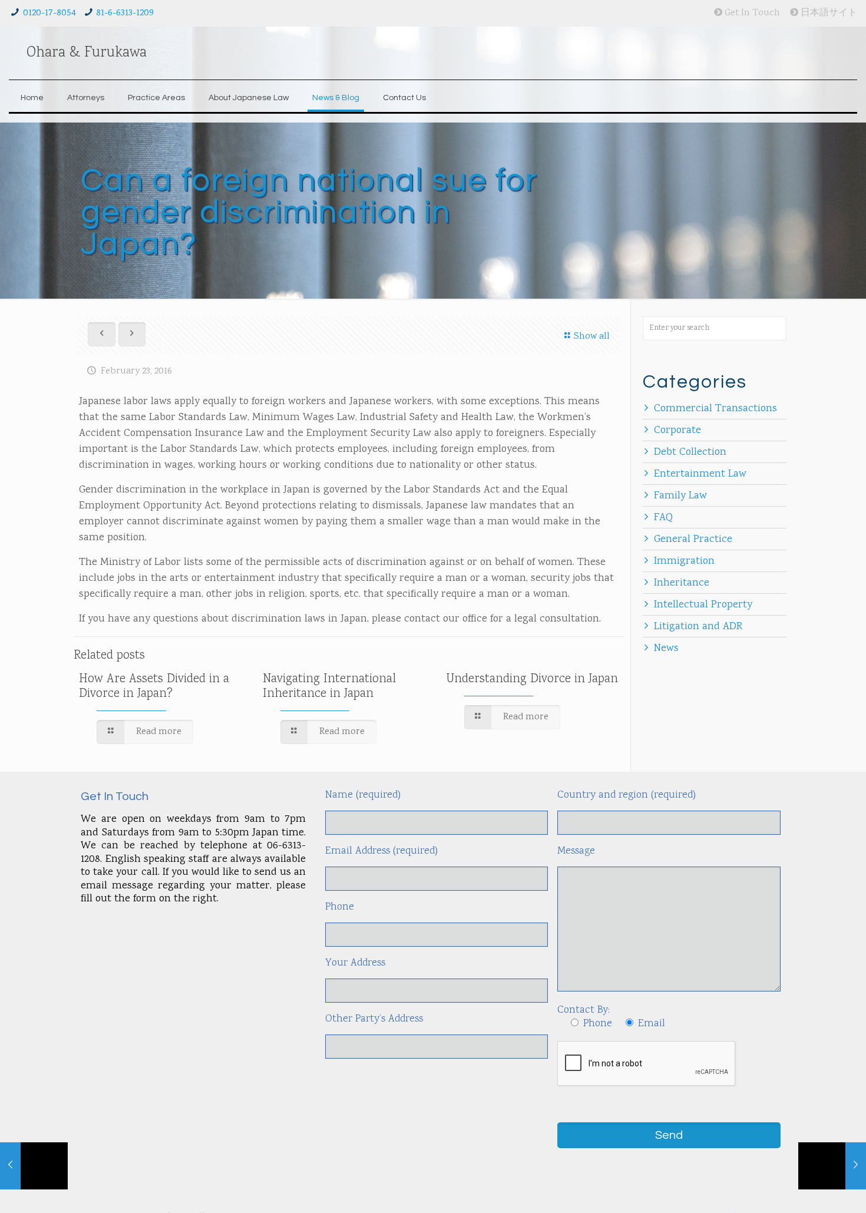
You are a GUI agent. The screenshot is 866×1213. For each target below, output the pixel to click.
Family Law (680, 496)
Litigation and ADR (698, 626)
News (666, 648)
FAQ (663, 517)
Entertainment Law (700, 474)
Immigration (684, 561)
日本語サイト (827, 13)
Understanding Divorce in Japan (532, 679)
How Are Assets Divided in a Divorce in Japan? (154, 686)
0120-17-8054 (49, 13)
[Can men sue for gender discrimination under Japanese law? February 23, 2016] (34, 1165)
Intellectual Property (703, 605)
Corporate (677, 430)
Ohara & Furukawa (87, 53)
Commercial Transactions (715, 409)
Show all (592, 336)
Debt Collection (690, 452)
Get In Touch (751, 13)
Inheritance (681, 583)
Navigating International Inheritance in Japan (329, 686)
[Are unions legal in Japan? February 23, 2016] (832, 1165)
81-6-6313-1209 (125, 13)
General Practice (693, 539)
